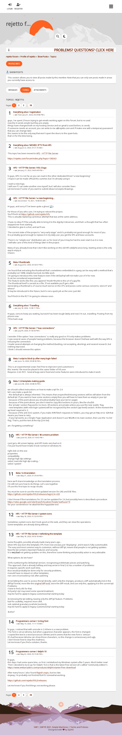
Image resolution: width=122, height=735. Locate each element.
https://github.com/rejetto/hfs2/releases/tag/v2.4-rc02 (34, 494)
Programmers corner (26, 621)
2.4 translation (28, 473)
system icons (46, 513)
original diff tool (41, 583)
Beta (15, 262)
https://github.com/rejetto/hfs (35, 214)
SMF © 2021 (45, 727)
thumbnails (24, 262)
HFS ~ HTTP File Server (47, 153)
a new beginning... (45, 198)
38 (31, 105)
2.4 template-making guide (32, 381)
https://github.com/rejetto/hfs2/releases (27, 680)
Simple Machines (60, 727)
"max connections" (46, 328)
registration (35, 112)
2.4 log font (43, 621)
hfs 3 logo (42, 167)
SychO (71, 729)
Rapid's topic (43, 672)
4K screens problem (49, 434)
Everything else (20, 112)
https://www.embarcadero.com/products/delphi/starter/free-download (42, 667)
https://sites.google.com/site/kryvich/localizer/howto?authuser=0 (39, 502)
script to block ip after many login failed (38, 358)
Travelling (34, 305)
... (27, 105)
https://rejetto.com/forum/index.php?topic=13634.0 (32, 158)
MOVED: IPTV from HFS (40, 145)
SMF (36, 727)
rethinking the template (51, 533)
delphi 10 (42, 651)
